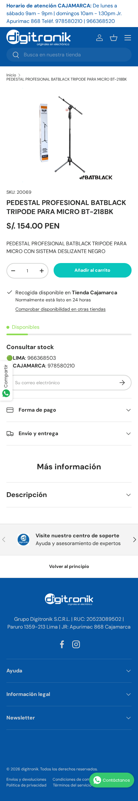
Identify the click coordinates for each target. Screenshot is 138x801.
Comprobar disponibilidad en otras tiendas (60, 309)
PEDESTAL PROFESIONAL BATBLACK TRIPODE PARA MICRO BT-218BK (66, 79)
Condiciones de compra (75, 779)
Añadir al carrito (92, 270)
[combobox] (69, 55)
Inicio (11, 75)
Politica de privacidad (26, 785)
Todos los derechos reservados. (69, 769)
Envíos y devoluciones (26, 779)
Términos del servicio (72, 785)
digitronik (30, 769)
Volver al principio (69, 566)
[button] (114, 38)
